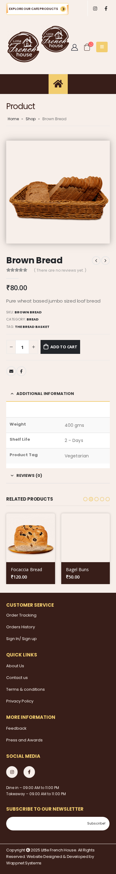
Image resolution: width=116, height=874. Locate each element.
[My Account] (74, 47)
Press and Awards (24, 740)
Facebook (21, 371)
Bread (33, 319)
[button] (85, 499)
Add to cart (63, 347)
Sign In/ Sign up (21, 639)
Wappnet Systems (23, 863)
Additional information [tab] (45, 394)
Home (13, 118)
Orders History (20, 627)
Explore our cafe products (33, 8)
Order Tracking (21, 615)
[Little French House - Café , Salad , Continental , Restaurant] (23, 47)
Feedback (16, 728)
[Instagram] (95, 8)
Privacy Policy (19, 701)
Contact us (17, 678)
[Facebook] (106, 8)
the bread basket (32, 326)
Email (11, 371)
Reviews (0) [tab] (29, 475)
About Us (15, 666)
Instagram (12, 772)
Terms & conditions (25, 689)
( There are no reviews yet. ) (60, 270)
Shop (31, 118)
